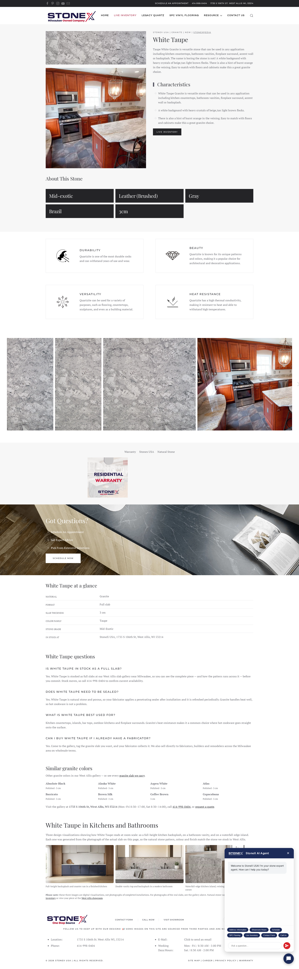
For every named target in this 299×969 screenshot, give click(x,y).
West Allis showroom (92, 898)
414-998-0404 (199, 3)
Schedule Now (63, 558)
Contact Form (269, 935)
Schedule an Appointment (171, 3)
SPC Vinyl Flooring (184, 15)
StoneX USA (63, 960)
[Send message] (286, 945)
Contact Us (236, 15)
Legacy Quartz (153, 15)
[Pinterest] (52, 3)
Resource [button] (211, 15)
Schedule (276, 930)
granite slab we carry (132, 775)
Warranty (246, 960)
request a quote (204, 807)
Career (208, 960)
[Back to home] (72, 15)
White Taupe (170, 39)
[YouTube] (63, 3)
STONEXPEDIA (202, 32)
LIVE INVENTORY (167, 132)
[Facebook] (47, 3)
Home (105, 15)
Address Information (237, 930)
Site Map (194, 960)
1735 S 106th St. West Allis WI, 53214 (231, 3)
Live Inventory (252, 935)
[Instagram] (58, 3)
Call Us (283, 935)
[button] (251, 15)
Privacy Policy (226, 960)
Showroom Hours (259, 930)
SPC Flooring (234, 935)
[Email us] (68, 3)
